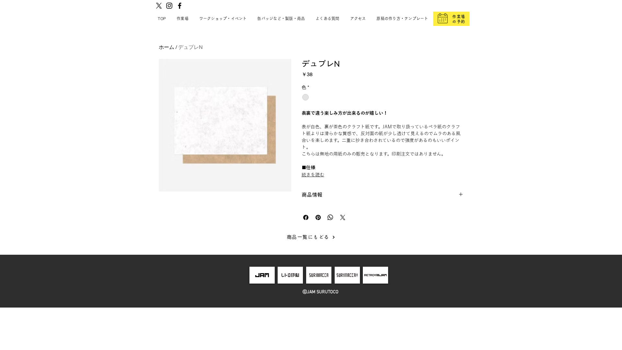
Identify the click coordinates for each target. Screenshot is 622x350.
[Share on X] (343, 217)
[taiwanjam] (375, 275)
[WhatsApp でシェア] (330, 217)
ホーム (166, 47)
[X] (159, 6)
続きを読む (313, 174)
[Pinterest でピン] (318, 217)
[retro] (290, 275)
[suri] (319, 275)
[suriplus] (347, 275)
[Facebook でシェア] (306, 217)
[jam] (262, 275)
